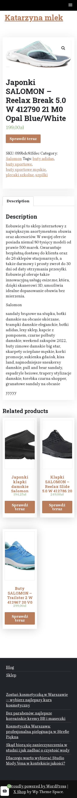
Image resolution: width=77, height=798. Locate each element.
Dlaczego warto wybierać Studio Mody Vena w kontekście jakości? (35, 761)
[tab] (18, 201)
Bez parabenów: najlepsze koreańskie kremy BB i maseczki (35, 716)
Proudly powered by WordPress (37, 786)
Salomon (14, 158)
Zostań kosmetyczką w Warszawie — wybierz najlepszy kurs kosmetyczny (37, 700)
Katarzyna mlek (34, 17)
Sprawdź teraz (23, 138)
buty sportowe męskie (26, 169)
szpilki (41, 175)
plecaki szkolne (20, 175)
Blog (10, 667)
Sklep (11, 675)
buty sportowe (19, 164)
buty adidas (43, 158)
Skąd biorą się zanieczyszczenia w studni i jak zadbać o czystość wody (38, 748)
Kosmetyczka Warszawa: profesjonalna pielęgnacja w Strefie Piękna (37, 731)
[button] (70, 5)
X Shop (19, 791)
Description (18, 201)
